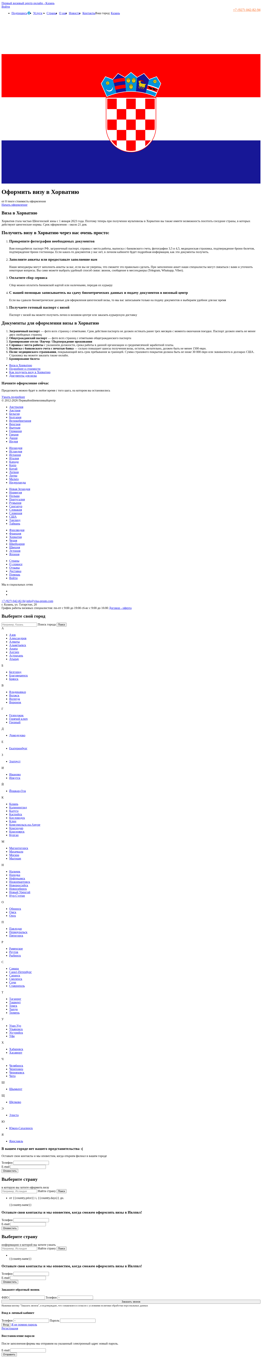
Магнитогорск (18, 848)
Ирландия (15, 448)
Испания (15, 455)
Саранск (14, 975)
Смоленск (15, 979)
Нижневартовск (19, 881)
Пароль (54, 1320)
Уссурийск (16, 1032)
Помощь (14, 574)
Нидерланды (17, 482)
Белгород (15, 672)
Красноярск (17, 831)
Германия (15, 431)
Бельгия (14, 413)
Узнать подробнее (13, 397)
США (13, 516)
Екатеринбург (18, 748)
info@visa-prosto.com (39, 601)
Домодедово (17, 735)
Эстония (14, 550)
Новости (74, 13)
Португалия (17, 499)
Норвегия (15, 492)
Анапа (13, 648)
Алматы (14, 641)
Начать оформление (14, 204)
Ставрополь (17, 985)
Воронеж (15, 702)
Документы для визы (23, 375)
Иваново (15, 774)
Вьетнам (14, 427)
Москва (14, 855)
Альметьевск (17, 645)
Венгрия (14, 424)
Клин (12, 821)
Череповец (16, 1069)
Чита (12, 1076)
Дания (13, 438)
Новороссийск (18, 885)
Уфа (12, 1036)
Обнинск (15, 908)
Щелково (15, 1102)
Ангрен (14, 652)
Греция (13, 434)
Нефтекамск (17, 878)
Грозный (15, 722)
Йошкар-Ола (17, 791)
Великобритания (20, 420)
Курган (14, 835)
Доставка (15, 571)
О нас (63, 13)
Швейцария (17, 544)
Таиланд (14, 520)
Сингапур (15, 506)
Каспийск (15, 814)
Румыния (15, 502)
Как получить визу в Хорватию (29, 372)
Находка (14, 875)
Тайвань (14, 523)
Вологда (14, 698)
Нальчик (14, 871)
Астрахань (16, 655)
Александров (17, 638)
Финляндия (16, 530)
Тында (13, 1009)
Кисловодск (17, 817)
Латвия (14, 472)
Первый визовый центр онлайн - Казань (28, 3)
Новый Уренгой (19, 892)
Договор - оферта (120, 608)
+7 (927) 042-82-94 (246, 10)
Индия (13, 441)
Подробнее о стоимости (24, 368)
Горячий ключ (18, 718)
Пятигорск (16, 935)
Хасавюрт (15, 1052)
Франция (15, 533)
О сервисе (15, 564)
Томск (13, 1005)
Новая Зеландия (19, 489)
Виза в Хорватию (20, 365)
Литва (13, 475)
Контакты (88, 13)
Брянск (13, 679)
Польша (14, 496)
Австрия (14, 410)
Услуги (37, 13)
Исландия (15, 451)
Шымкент (15, 1089)
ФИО (5, 1297)
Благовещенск (18, 675)
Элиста (14, 1115)
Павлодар (15, 928)
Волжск (14, 695)
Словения (15, 513)
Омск (12, 912)
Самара (14, 968)
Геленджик (16, 715)
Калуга (13, 810)
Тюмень (14, 1012)
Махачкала (16, 851)
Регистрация (10, 1328)
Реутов (13, 952)
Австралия (16, 407)
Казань (115, 13)
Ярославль (16, 1141)
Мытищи (15, 858)
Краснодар (16, 828)
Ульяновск (16, 1029)
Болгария (15, 417)
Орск (12, 915)
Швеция (14, 547)
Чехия (13, 540)
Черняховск (16, 1072)
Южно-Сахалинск (21, 1128)
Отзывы (14, 567)
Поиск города (47, 624)
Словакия (15, 509)
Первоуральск (18, 932)
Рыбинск (15, 955)
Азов (12, 634)
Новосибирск (18, 888)
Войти (6, 6)
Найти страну (47, 1191)
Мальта (14, 479)
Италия (14, 458)
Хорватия (15, 537)
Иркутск (14, 778)
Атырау (14, 659)
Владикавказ (17, 692)
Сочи (12, 982)
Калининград (18, 807)
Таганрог (15, 998)
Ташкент (15, 1002)
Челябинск (16, 1065)
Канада (14, 461)
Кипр (12, 465)
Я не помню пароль (24, 1324)
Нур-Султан (17, 895)
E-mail (6, 1166)
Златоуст (15, 761)
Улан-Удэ (15, 1025)
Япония (14, 554)
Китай (13, 468)
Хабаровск (16, 1049)
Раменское (16, 948)
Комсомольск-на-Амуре (24, 824)
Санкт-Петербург (20, 972)
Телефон (7, 1162)
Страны (52, 13)
